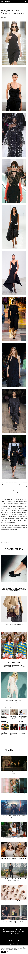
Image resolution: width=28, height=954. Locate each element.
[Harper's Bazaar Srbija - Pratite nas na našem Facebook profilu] (9, 940)
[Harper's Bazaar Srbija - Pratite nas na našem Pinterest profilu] (14, 940)
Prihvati (4, 951)
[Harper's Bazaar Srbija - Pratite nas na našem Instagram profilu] (16, 940)
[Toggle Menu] (2, 1)
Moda (2, 7)
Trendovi (7, 7)
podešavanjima (14, 949)
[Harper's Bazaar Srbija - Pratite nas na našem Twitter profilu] (12, 940)
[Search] (26, 2)
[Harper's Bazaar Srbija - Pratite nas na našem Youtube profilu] (18, 940)
